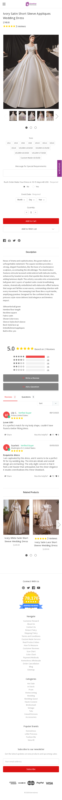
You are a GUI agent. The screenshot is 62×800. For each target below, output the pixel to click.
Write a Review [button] (32, 378)
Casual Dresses (31, 714)
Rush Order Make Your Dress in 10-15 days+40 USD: (31, 182)
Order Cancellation (31, 663)
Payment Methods (31, 657)
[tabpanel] (12, 116)
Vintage (31, 708)
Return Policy (31, 630)
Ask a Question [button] (32, 386)
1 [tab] (26, 128)
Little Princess (31, 734)
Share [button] (9, 434)
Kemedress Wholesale (31, 660)
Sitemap (31, 669)
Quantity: (31, 207)
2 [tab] (31, 128)
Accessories (31, 717)
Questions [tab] (26, 397)
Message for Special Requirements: (31, 166)
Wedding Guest (31, 698)
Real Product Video (31, 642)
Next (57, 116)
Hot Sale (31, 683)
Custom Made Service (31, 639)
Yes (37, 186)
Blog (31, 666)
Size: (31, 138)
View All (31, 740)
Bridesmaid (31, 705)
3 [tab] (35, 128)
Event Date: (31, 194)
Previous (5, 116)
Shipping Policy (31, 633)
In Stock (31, 686)
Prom (31, 689)
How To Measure (31, 645)
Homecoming (31, 692)
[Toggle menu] (4, 4)
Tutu (31, 711)
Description (31, 252)
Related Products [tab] (31, 492)
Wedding (31, 695)
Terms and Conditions (31, 636)
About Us (31, 624)
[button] (52, 434)
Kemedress (31, 731)
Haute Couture (31, 701)
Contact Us (31, 627)
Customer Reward (31, 621)
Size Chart (31, 651)
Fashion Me (31, 737)
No (28, 186)
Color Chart (31, 654)
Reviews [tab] (8, 397)
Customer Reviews (31, 648)
